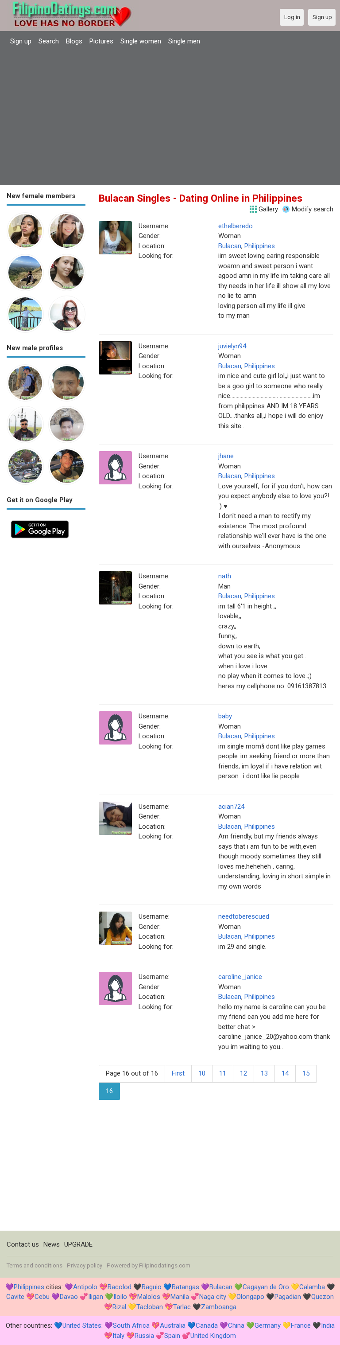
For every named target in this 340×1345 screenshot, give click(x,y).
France (301, 1325)
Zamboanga (218, 1307)
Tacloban (149, 1307)
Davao (69, 1297)
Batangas (185, 1287)
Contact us (23, 1244)
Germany (268, 1325)
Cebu (42, 1297)
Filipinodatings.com (164, 1265)
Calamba (312, 1287)
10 (201, 1073)
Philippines (259, 246)
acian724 (231, 807)
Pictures (101, 41)
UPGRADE (78, 1244)
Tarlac (182, 1307)
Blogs (74, 41)
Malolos (148, 1297)
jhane (226, 456)
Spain (172, 1336)
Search (49, 41)
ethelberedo (235, 226)
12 (243, 1073)
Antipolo (85, 1287)
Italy (118, 1336)
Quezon (322, 1297)
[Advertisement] (170, 117)
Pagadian (287, 1297)
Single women (140, 41)
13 (264, 1073)
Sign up (20, 41)
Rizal (119, 1307)
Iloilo (120, 1297)
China (236, 1325)
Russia (144, 1336)
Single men (184, 41)
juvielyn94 (232, 346)
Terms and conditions (34, 1265)
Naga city (212, 1297)
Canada (207, 1325)
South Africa (131, 1325)
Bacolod (119, 1287)
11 (222, 1073)
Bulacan (229, 246)
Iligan (95, 1297)
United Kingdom (213, 1336)
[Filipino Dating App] (40, 521)
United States (81, 1325)
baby (225, 716)
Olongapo (250, 1297)
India (328, 1325)
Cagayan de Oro (266, 1287)
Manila (179, 1297)
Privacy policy (84, 1265)
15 (305, 1073)
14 (285, 1073)
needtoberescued (243, 916)
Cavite (15, 1297)
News (51, 1244)
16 (109, 1091)
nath (224, 576)
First (178, 1073)
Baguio (152, 1287)
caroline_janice (240, 977)
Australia (172, 1325)
